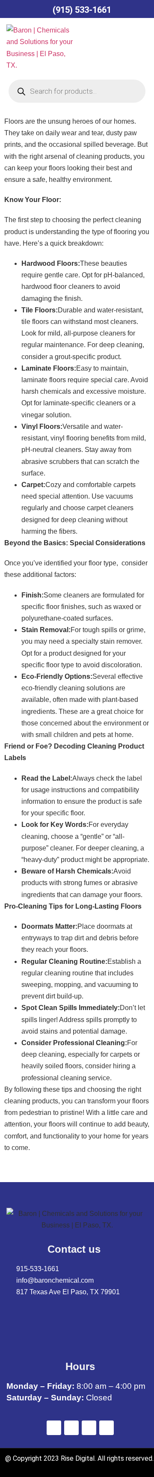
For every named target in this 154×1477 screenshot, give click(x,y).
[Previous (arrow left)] (17, 738)
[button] (100, 48)
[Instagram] (106, 1428)
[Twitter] (71, 1428)
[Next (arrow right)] (137, 738)
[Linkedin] (89, 1428)
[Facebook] (54, 1428)
